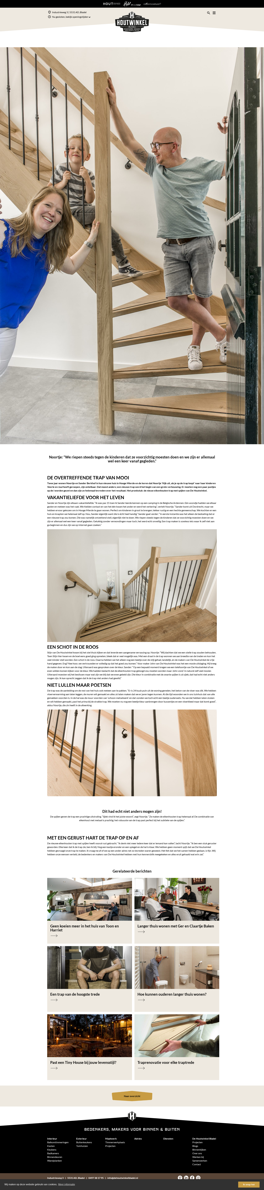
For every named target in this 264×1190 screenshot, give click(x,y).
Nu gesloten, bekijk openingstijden (70, 16)
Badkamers (53, 1153)
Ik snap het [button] (249, 1184)
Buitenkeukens (84, 1142)
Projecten (110, 1145)
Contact (196, 1164)
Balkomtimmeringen (58, 1142)
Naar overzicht (132, 1096)
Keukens (51, 1149)
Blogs (195, 1145)
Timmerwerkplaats (115, 1142)
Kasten (51, 1145)
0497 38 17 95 (96, 1177)
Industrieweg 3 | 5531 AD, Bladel (69, 12)
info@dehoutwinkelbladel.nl (122, 1177)
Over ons (197, 1153)
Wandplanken (54, 1160)
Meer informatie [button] (66, 1184)
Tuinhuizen (82, 1145)
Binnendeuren (54, 1156)
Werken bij (198, 1156)
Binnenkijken (199, 1149)
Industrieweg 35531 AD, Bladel (66, 1177)
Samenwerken (199, 1160)
